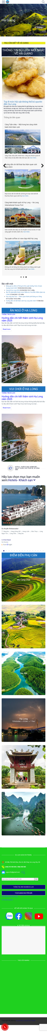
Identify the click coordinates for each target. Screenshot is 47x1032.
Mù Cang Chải (23, 586)
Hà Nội (23, 773)
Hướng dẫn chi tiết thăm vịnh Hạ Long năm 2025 (22, 102)
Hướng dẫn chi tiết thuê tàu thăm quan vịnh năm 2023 (21, 170)
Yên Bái (23, 679)
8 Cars (25, 727)
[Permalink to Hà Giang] (23, 78)
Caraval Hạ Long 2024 (13, 296)
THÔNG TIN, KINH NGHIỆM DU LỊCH (23, 893)
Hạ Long (23, 725)
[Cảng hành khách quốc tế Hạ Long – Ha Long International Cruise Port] (22, 222)
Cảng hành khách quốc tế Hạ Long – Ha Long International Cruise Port (22, 208)
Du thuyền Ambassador (10, 535)
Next (41, 169)
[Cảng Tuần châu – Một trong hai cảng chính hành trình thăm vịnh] (22, 147)
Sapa (23, 632)
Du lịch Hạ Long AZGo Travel (25, 1027)
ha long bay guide (7, 906)
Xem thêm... (33, 162)
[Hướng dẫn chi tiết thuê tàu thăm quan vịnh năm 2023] (22, 185)
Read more (6, 335)
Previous (5, 169)
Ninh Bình (23, 819)
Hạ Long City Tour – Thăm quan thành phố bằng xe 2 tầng (24, 302)
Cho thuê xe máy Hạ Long (10, 902)
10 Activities (16, 727)
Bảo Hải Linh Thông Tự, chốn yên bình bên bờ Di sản (22, 244)
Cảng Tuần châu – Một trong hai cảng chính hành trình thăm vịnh (21, 130)
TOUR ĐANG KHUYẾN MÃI (23, 899)
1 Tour (32, 727)
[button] (4, 557)
